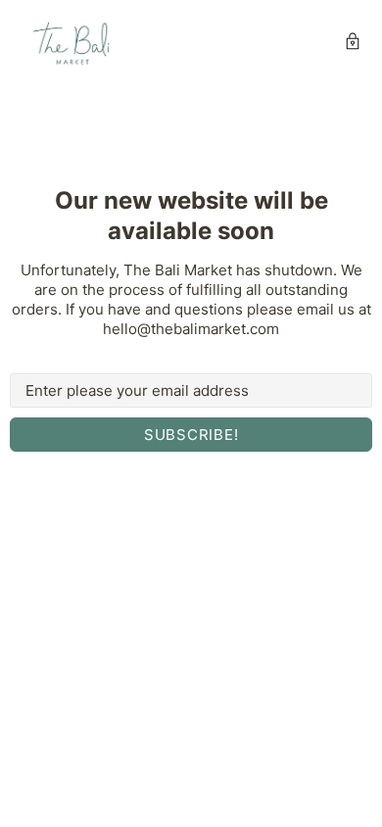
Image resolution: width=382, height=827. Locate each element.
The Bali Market (72, 44)
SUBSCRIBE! (191, 434)
